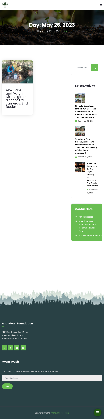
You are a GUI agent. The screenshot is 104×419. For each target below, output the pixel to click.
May (58, 30)
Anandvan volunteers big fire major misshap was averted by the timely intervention (92, 174)
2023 (49, 30)
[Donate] (97, 412)
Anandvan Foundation (60, 413)
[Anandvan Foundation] (5, 5)
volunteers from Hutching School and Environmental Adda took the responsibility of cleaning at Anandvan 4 (86, 146)
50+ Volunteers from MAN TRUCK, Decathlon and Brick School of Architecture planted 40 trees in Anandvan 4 (86, 111)
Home (40, 30)
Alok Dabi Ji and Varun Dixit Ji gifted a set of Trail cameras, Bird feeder (17, 98)
